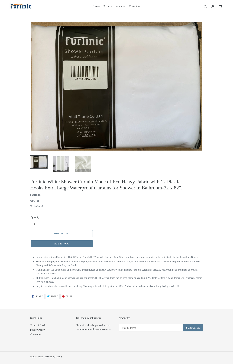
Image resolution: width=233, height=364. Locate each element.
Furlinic (41, 356)
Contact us (35, 334)
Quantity (35, 217)
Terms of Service (38, 325)
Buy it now (61, 244)
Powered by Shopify (53, 356)
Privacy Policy (37, 329)
